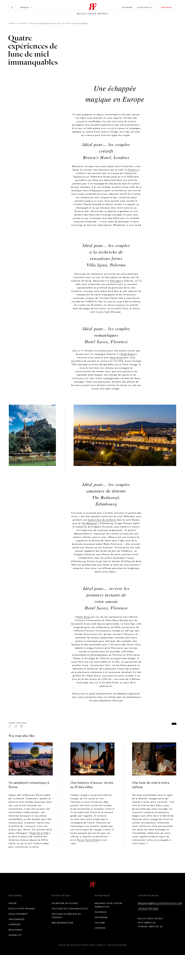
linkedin (100, 928)
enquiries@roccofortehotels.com (160, 903)
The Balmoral (89, 523)
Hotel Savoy (128, 354)
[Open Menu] (12, 7)
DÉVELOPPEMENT (18, 914)
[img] (31, 758)
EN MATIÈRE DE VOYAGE (65, 903)
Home (12, 23)
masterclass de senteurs (102, 519)
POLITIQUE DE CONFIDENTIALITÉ (70, 908)
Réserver (166, 7)
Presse (13, 903)
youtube (100, 923)
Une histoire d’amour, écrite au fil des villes (91, 784)
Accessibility (144, 7)
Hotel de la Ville (39, 833)
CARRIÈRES (15, 924)
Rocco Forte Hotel (88, 840)
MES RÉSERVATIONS (62, 923)
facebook (101, 912)
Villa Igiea (115, 280)
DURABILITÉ (15, 935)
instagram (101, 917)
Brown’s (133, 169)
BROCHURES (15, 930)
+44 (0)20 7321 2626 (148, 908)
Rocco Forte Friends (22, 908)
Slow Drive (116, 357)
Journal (22, 23)
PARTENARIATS (17, 919)
